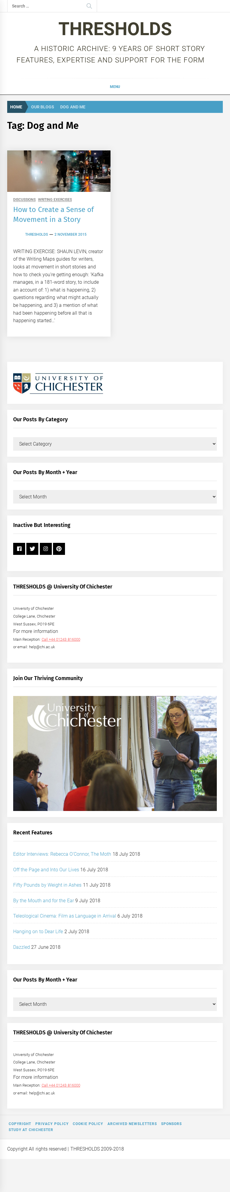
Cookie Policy (88, 1124)
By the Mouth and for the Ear (43, 900)
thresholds (36, 234)
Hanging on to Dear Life (38, 931)
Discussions (24, 200)
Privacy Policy (51, 1124)
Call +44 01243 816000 (61, 639)
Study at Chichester (31, 1130)
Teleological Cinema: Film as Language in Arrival (64, 916)
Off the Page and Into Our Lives (46, 870)
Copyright (20, 1124)
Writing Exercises (55, 200)
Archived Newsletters (132, 1124)
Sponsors (171, 1124)
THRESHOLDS (115, 29)
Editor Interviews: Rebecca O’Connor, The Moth (62, 854)
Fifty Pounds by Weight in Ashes (47, 885)
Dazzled (21, 947)
